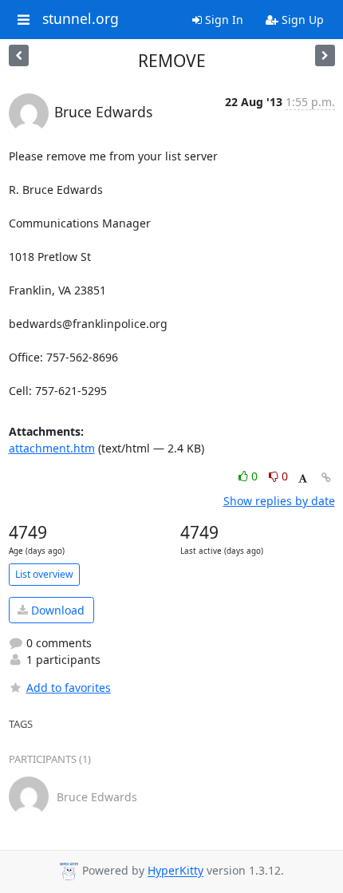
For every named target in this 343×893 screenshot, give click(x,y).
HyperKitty (175, 871)
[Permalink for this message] (326, 477)
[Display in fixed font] (302, 478)
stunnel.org (80, 19)
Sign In (222, 19)
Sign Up (301, 19)
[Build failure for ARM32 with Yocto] (325, 55)
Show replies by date (279, 500)
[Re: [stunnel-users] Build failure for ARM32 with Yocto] (19, 55)
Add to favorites (68, 687)
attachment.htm (52, 448)
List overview (44, 574)
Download (56, 610)
